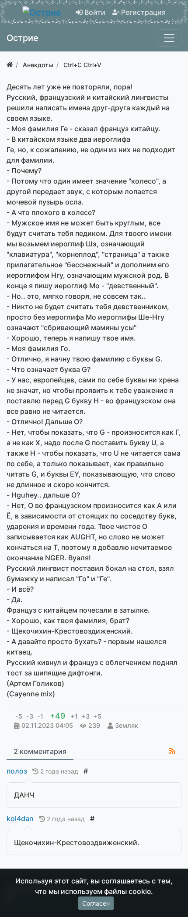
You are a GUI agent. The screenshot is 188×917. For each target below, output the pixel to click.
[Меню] (169, 38)
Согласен (96, 903)
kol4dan (20, 818)
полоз (17, 771)
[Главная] (10, 64)
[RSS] (172, 751)
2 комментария (40, 751)
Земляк (126, 725)
